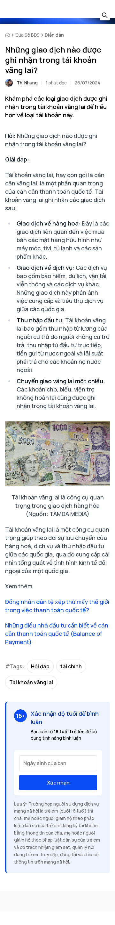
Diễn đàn (54, 35)
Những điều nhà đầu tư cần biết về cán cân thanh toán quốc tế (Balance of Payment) (56, 633)
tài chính (71, 666)
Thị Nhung (27, 83)
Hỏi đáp (40, 666)
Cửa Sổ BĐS (27, 35)
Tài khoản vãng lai (31, 682)
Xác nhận (58, 782)
